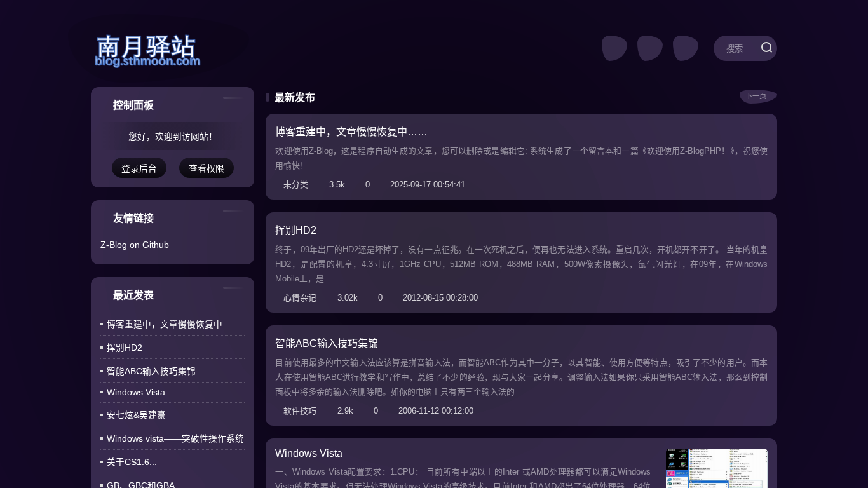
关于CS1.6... (132, 462)
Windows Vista (136, 392)
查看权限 (206, 168)
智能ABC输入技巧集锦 (151, 371)
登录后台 (139, 168)
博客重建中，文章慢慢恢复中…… (173, 324)
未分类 (297, 184)
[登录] (650, 48)
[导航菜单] (685, 48)
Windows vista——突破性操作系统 (175, 439)
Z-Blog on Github (134, 245)
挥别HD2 (124, 348)
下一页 (754, 96)
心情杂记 (301, 297)
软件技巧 (301, 411)
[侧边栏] (614, 48)
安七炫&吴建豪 (136, 415)
